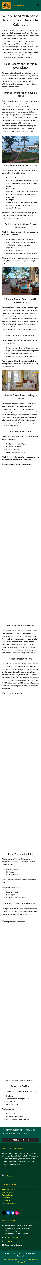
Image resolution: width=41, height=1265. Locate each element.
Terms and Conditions (10, 1259)
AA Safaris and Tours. (18, 1253)
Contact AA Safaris (9, 1203)
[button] (38, 5)
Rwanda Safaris (7, 1195)
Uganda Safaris (7, 1192)
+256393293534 (11, 1237)
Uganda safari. (27, 131)
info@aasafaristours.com (14, 1245)
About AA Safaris (8, 1189)
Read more (6, 1167)
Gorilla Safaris (7, 1198)
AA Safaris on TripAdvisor (29, 1259)
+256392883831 (11, 1241)
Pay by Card (6, 1200)
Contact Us (21, 1262)
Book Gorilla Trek (20, 1140)
